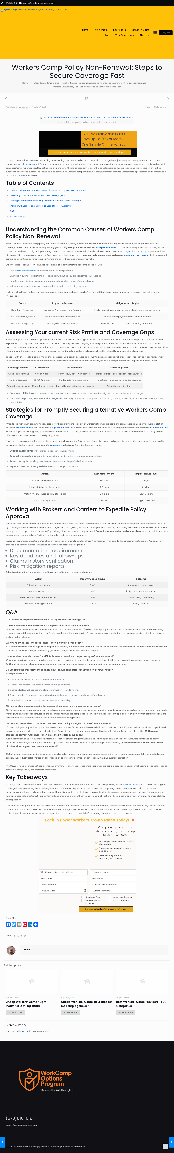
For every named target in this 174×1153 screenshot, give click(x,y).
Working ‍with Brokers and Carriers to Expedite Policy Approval (40, 205)
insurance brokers (159, 427)
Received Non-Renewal (93, 902)
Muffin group (32, 1146)
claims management (25, 270)
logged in (24, 1031)
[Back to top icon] (165, 1146)
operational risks (131, 784)
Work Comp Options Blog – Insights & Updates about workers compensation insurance (78, 82)
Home (25, 82)
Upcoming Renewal (122, 897)
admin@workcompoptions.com (22, 1125)
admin (24, 106)
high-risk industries (61, 427)
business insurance (136, 82)
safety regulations (127, 251)
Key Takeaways (17, 216)
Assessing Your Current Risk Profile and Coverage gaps (37, 195)
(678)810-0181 (20, 1118)
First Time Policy (121, 900)
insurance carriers (24, 427)
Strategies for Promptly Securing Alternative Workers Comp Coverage (45, 200)
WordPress (79, 1146)
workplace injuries (106, 247)
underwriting (57, 445)
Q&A (12, 211)
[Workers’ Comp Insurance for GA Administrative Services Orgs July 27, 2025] (171, 1142)
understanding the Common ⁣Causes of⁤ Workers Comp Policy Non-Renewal (48, 190)
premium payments (137, 255)
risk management (30, 164)
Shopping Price (93, 897)
